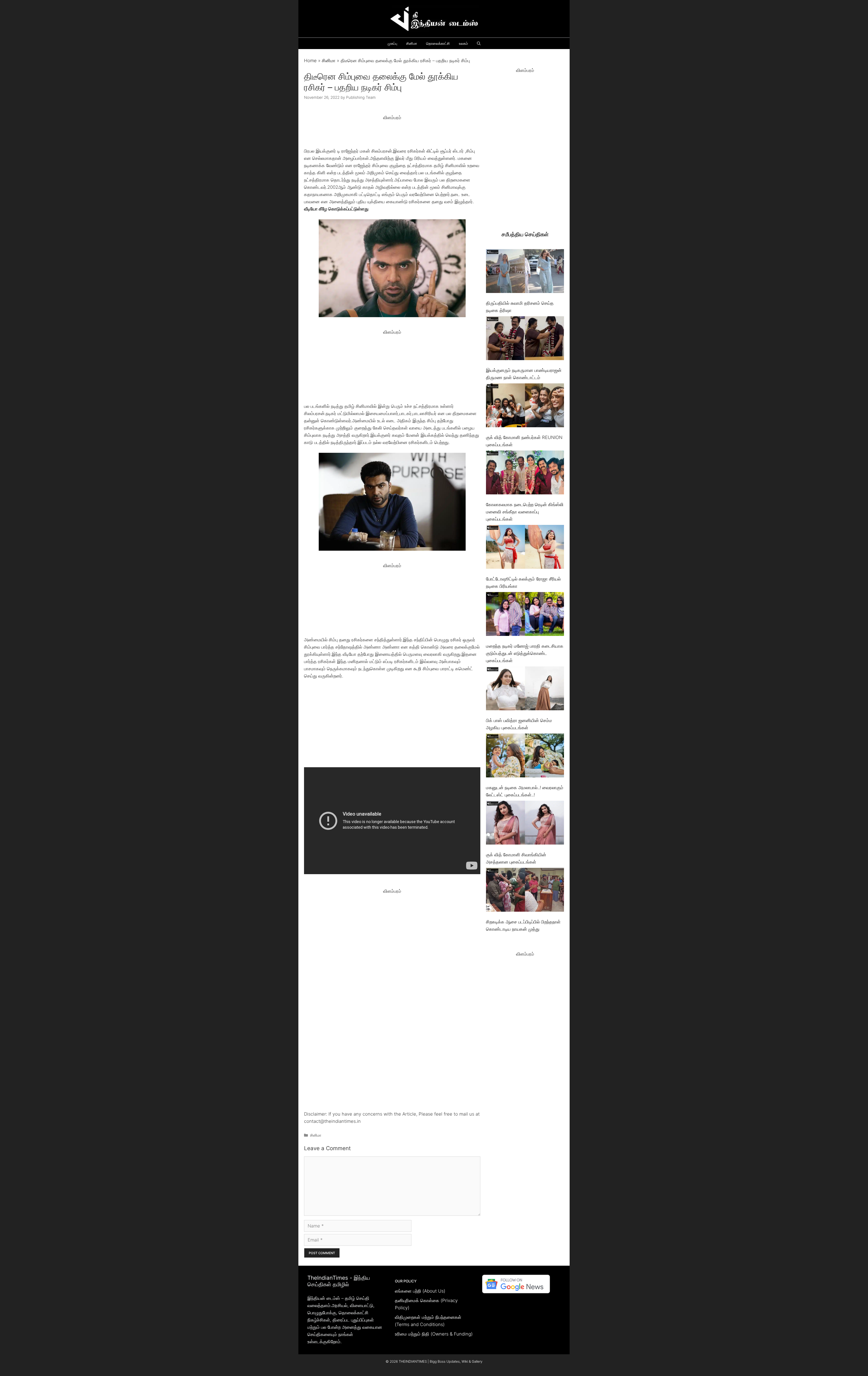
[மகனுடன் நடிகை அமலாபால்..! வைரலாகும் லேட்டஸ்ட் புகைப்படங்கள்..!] (525, 756)
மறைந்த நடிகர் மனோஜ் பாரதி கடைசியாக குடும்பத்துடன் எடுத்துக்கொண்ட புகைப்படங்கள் (524, 653)
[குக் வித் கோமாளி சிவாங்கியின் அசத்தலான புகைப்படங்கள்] (525, 824)
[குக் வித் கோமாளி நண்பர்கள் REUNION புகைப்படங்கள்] (525, 406)
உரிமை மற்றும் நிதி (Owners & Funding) (434, 1334)
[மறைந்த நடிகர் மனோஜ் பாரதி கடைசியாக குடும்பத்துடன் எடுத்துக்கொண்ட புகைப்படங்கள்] (525, 615)
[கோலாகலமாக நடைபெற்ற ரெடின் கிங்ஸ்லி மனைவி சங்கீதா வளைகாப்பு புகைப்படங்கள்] (525, 473)
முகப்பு (392, 43)
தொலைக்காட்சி (438, 43)
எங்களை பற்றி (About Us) (420, 1291)
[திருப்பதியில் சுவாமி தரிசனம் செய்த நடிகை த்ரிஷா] (525, 272)
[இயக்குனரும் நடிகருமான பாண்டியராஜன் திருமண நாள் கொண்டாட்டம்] (525, 339)
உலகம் (463, 43)
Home (310, 60)
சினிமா (411, 43)
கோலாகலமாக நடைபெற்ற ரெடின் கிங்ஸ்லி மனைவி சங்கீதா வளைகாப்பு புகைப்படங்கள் (525, 512)
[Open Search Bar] (478, 43)
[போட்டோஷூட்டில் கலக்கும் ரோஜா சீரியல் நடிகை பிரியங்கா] (525, 548)
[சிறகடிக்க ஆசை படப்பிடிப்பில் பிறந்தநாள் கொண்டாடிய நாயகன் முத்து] (525, 891)
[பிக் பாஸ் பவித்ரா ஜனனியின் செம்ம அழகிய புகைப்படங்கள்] (525, 689)
